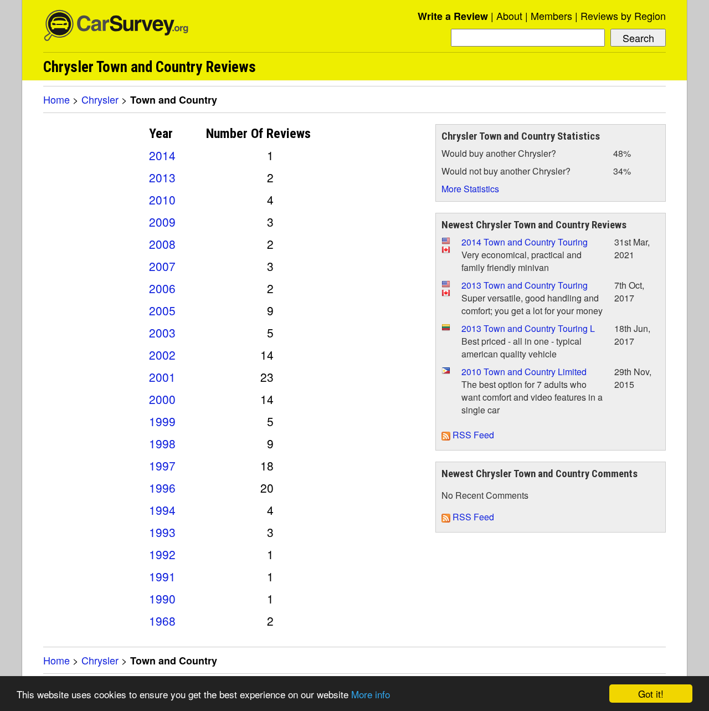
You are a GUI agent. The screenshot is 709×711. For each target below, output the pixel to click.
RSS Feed (472, 434)
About (509, 15)
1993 (162, 532)
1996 (162, 487)
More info (370, 694)
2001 (162, 377)
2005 (162, 310)
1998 (162, 443)
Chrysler (100, 99)
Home (56, 99)
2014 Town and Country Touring (524, 242)
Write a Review (453, 16)
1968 (162, 620)
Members (551, 15)
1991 (162, 576)
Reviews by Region (623, 15)
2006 (162, 288)
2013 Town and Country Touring (524, 285)
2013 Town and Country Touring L (528, 328)
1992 (162, 554)
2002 (162, 354)
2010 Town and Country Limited (524, 371)
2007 (162, 266)
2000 (162, 399)
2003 (162, 332)
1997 (162, 465)
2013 (162, 177)
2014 (162, 155)
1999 (162, 421)
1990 (162, 598)
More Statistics (470, 188)
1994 (162, 510)
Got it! (651, 693)
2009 (162, 221)
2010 (162, 199)
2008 (162, 244)
